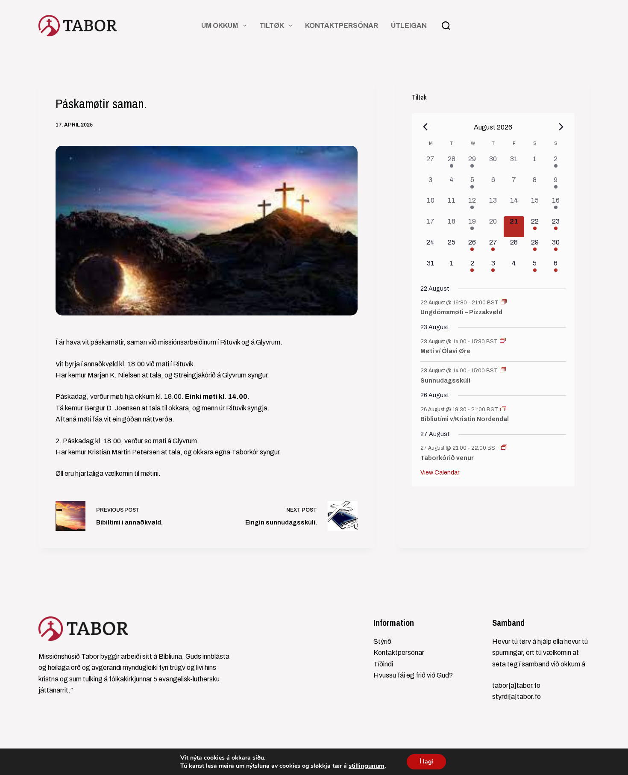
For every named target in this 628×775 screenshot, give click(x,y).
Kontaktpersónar (341, 25)
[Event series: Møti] (503, 341)
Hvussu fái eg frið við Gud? (413, 675)
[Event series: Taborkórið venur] (504, 448)
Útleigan (409, 25)
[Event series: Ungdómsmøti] (504, 303)
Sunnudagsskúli (445, 380)
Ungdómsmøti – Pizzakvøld (461, 312)
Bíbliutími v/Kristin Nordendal (464, 419)
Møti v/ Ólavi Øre (445, 351)
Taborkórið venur (447, 458)
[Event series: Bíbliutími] (503, 410)
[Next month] (561, 127)
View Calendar (439, 472)
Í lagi (426, 761)
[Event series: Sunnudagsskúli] (503, 371)
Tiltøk (271, 25)
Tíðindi (383, 664)
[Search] (446, 25)
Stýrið (382, 641)
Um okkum (219, 25)
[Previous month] (425, 127)
